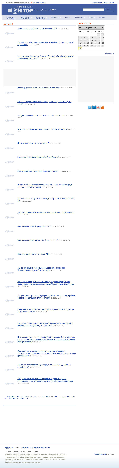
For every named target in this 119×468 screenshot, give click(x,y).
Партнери (23, 451)
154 (26, 396)
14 (95, 40)
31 (81, 48)
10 (81, 40)
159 (47, 396)
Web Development (100, 454)
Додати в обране (109, 2)
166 (5, 398)
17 (81, 43)
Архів (36, 451)
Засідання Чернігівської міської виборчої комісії (37, 157)
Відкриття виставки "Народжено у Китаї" (34, 226)
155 (30, 396)
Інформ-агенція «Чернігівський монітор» (19, 6)
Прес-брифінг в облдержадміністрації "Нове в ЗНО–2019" (42, 129)
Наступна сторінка (19, 398)
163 (64, 396)
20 (92, 43)
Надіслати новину (97, 2)
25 (84, 46)
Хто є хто (102, 17)
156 (35, 396)
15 (99, 40)
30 (103, 46)
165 (72, 396)
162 (60, 396)
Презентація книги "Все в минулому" (33, 143)
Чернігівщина (10, 17)
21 (95, 43)
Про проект (8, 451)
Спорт (91, 17)
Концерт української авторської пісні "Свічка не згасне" (41, 116)
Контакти (30, 451)
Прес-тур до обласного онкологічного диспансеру (38, 88)
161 (56, 396)
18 (84, 43)
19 (88, 43)
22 (99, 43)
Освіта (67, 17)
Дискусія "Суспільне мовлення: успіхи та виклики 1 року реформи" (46, 212)
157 (39, 396)
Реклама (15, 451)
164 (68, 396)
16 (103, 40)
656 (10, 398)
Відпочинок (79, 17)
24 (81, 46)
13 (92, 40)
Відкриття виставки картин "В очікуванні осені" (37, 240)
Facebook (42, 2)
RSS (34, 2)
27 (92, 46)
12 (88, 40)
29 (99, 46)
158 (43, 396)
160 (51, 396)
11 (84, 40)
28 (95, 46)
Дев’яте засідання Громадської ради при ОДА (37, 28)
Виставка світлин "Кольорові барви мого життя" (38, 171)
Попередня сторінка (13, 396)
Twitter (37, 2)
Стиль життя (55, 17)
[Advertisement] (39, 78)
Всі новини (108, 53)
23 (103, 43)
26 (88, 46)
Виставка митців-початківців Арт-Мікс (33, 254)
